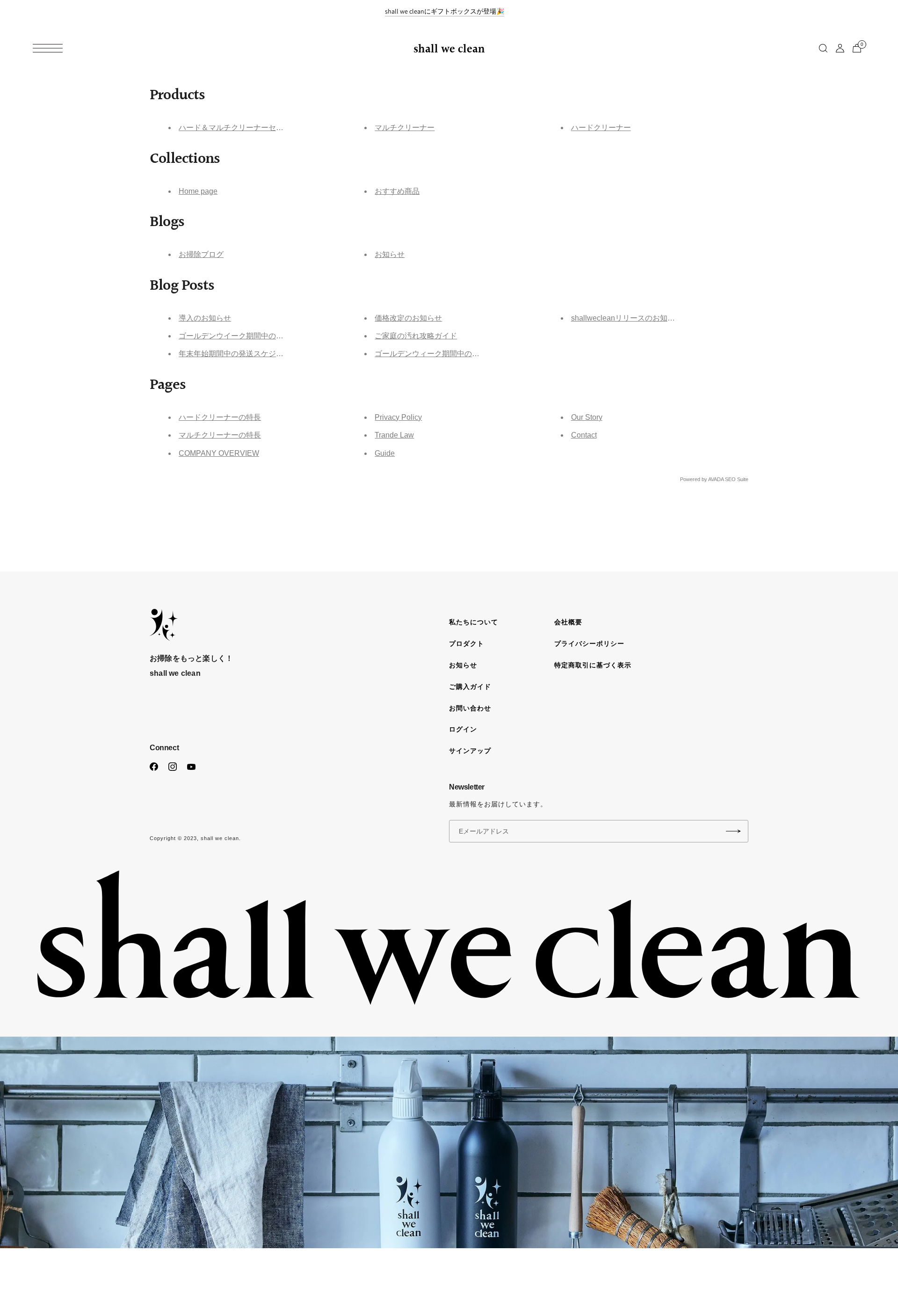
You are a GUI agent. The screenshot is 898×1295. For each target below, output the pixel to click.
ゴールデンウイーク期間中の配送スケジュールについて (272, 336)
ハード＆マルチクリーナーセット (235, 128)
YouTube (191, 766)
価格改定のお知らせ (408, 318)
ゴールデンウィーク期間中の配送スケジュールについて (468, 354)
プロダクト (466, 643)
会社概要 (568, 622)
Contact (584, 435)
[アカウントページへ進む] (840, 48)
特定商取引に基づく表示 (592, 665)
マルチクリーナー (405, 128)
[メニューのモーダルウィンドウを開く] (48, 48)
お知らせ (390, 254)
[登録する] (733, 831)
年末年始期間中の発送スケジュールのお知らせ (257, 354)
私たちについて (473, 622)
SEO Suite (736, 479)
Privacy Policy (398, 417)
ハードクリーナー (601, 128)
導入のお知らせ (205, 318)
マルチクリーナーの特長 (220, 435)
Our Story (586, 417)
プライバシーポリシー (589, 643)
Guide (385, 453)
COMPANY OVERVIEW (219, 453)
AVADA (716, 479)
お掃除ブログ (201, 254)
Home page (198, 191)
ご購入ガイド (470, 686)
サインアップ (470, 750)
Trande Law (394, 435)
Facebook (154, 766)
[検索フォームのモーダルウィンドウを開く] (823, 48)
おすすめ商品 (397, 191)
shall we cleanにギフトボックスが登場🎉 (444, 11)
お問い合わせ (470, 708)
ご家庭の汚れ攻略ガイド (416, 336)
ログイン (463, 729)
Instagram (172, 766)
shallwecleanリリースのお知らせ (626, 318)
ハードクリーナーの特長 (220, 417)
